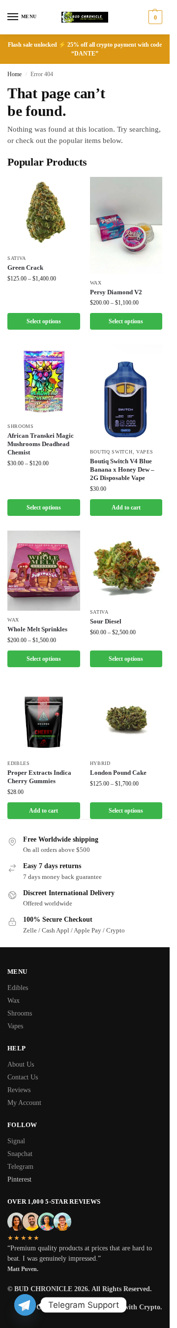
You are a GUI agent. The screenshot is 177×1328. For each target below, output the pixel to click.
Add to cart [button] (126, 507)
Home (14, 74)
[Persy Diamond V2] (126, 225)
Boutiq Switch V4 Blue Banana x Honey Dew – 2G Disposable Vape (122, 469)
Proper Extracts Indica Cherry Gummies (39, 777)
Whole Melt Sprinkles (37, 629)
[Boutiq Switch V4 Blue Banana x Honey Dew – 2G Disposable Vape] (126, 393)
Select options (44, 321)
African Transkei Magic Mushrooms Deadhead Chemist (40, 444)
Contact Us (22, 1077)
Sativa (16, 258)
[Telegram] (25, 1305)
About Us (20, 1064)
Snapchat (19, 1154)
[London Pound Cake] (126, 718)
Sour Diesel (105, 621)
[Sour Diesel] (126, 567)
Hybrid (100, 763)
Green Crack (25, 267)
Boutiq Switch (111, 451)
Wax (96, 282)
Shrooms (20, 426)
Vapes (144, 451)
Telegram (20, 1166)
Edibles (18, 763)
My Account (24, 1102)
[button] (154, 17)
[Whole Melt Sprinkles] (43, 571)
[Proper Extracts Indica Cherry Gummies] (43, 718)
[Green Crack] (43, 213)
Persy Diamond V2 (116, 292)
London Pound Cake (118, 772)
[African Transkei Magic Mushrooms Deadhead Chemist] (43, 380)
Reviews (18, 1090)
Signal (16, 1141)
